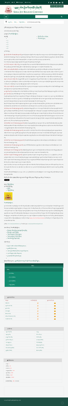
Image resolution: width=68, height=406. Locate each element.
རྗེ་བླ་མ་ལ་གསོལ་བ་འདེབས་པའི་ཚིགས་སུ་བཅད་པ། (16, 246)
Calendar (62, 3)
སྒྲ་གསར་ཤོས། (7, 308)
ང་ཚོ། (14, 2)
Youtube (56, 3)
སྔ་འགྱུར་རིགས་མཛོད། (9, 337)
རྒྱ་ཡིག (62, 6)
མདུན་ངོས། (8, 2)
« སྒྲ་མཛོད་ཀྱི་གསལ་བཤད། (19, 261)
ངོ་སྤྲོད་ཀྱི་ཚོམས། (10, 184)
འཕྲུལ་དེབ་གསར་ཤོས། (8, 305)
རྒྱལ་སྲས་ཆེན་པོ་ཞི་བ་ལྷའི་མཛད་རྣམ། (14, 256)
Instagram (53, 3)
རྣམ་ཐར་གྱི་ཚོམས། (12, 281)
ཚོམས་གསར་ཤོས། (8, 313)
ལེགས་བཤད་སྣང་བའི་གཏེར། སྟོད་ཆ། (14, 236)
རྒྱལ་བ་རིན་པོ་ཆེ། (9, 332)
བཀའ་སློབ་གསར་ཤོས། (8, 319)
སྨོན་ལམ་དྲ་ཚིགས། (39, 350)
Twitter (51, 3)
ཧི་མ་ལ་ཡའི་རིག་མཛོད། (40, 348)
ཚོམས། (8, 188)
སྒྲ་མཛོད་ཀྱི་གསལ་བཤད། (12, 248)
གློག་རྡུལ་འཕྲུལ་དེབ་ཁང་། (40, 345)
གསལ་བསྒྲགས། (7, 311)
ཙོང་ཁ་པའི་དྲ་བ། (39, 334)
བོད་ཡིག (52, 6)
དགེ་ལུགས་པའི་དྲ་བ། (9, 345)
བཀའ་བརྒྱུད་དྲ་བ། (8, 342)
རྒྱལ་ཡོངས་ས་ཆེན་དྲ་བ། (9, 340)
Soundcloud (59, 3)
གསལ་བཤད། (28, 2)
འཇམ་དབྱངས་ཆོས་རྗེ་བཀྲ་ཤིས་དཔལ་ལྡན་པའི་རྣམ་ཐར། (17, 251)
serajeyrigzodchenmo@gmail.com (35, 224)
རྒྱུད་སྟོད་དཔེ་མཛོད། (9, 350)
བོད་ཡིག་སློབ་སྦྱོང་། (39, 342)
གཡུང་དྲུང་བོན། (8, 334)
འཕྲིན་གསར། (7, 303)
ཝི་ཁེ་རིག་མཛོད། (38, 337)
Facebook (49, 3)
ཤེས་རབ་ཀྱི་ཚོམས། (12, 277)
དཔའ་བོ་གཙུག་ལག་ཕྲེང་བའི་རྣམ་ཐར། (14, 253)
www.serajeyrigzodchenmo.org (14, 224)
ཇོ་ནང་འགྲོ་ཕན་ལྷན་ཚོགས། (10, 348)
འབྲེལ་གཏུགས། (20, 2)
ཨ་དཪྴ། (37, 332)
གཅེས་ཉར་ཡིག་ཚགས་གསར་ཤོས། (10, 316)
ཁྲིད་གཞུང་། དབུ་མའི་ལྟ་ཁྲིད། (13, 232)
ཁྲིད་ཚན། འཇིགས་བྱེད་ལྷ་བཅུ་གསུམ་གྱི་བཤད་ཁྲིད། (17, 230)
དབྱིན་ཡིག (57, 6)
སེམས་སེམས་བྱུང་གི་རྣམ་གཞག (13, 238)
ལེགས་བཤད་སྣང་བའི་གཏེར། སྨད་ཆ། (14, 234)
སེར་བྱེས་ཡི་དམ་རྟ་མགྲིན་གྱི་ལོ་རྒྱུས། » (32, 261)
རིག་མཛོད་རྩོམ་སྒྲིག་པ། (13, 34)
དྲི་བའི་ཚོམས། (11, 273)
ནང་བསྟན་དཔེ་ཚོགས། (39, 340)
